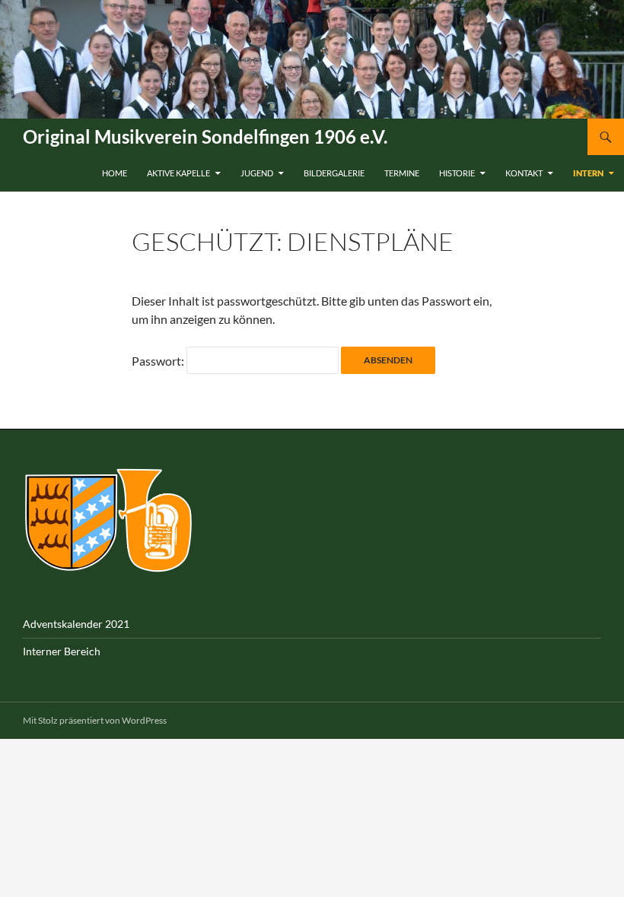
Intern (588, 173)
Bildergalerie (334, 173)
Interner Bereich (61, 651)
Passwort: (159, 360)
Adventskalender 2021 (76, 623)
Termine (401, 173)
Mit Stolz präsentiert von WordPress (95, 720)
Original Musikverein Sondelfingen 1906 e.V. (205, 136)
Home (114, 173)
